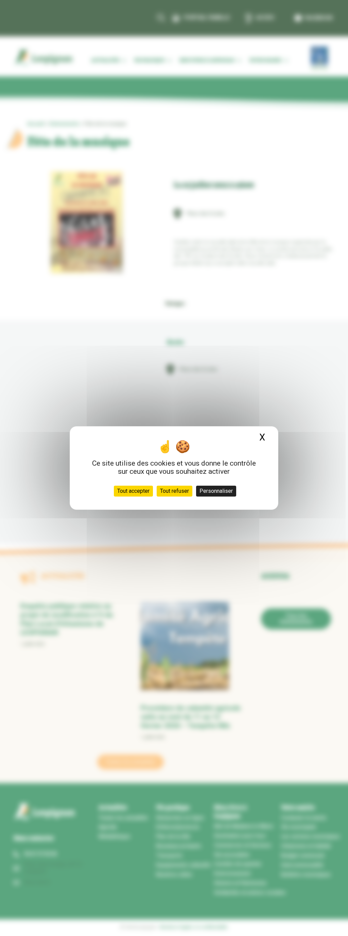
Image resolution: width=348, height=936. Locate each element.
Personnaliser (216, 491)
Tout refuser (174, 491)
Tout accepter (133, 491)
